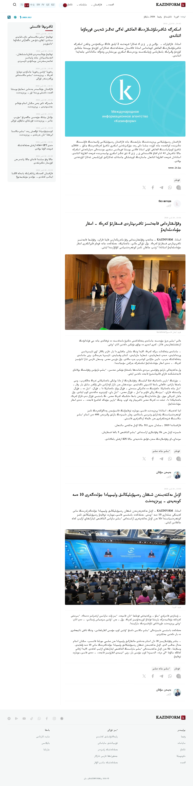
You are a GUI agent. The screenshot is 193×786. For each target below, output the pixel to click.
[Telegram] (161, 188)
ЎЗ (22, 5)
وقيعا (159, 17)
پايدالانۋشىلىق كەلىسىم (107, 737)
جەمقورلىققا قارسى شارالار (106, 756)
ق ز (26, 5)
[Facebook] (152, 188)
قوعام (177, 180)
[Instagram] (178, 188)
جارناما (46, 750)
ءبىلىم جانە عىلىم (161, 451)
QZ (47, 5)
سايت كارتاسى (43, 737)
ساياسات (181, 743)
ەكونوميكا (181, 756)
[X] (144, 188)
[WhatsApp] (170, 188)
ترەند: (182, 17)
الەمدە (182, 763)
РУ (43, 5)
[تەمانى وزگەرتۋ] (63, 5)
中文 (32, 5)
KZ (53, 5)
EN (38, 5)
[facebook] (46, 718)
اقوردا (176, 17)
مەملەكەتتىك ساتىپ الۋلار (106, 763)
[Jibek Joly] (25, 17)
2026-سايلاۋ (149, 17)
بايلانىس (46, 743)
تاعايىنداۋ (168, 17)
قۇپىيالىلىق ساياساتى (108, 743)
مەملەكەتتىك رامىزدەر (108, 750)
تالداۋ (70, 5)
